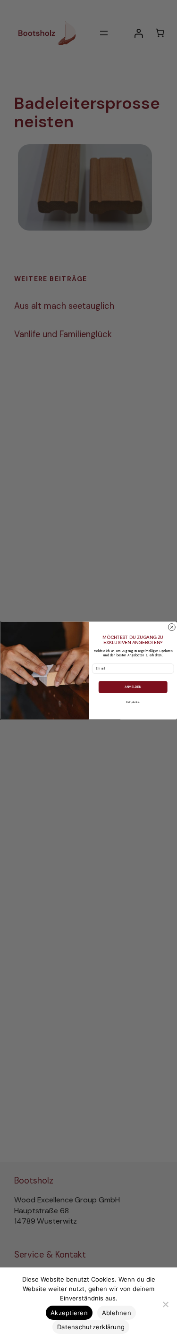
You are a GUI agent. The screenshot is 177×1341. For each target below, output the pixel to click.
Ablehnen (116, 1312)
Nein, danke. (133, 702)
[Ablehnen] (165, 1304)
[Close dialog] (171, 626)
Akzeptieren (69, 1312)
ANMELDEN (133, 687)
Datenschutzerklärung (91, 1327)
